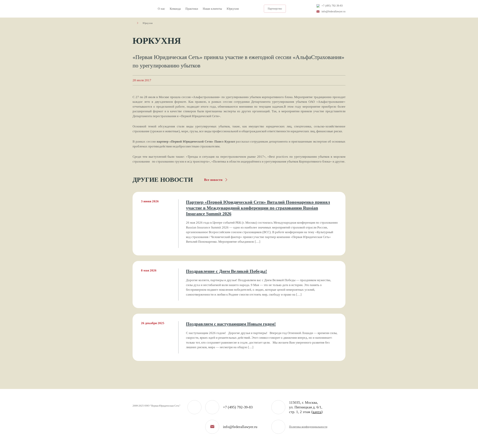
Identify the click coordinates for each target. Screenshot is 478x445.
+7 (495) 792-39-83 (332, 5)
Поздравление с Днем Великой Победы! (226, 271)
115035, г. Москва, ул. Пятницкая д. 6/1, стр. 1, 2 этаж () (306, 407)
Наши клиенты (212, 8)
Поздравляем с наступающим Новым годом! (231, 324)
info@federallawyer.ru (333, 11)
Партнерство (275, 8)
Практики (191, 8)
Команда (175, 8)
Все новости (213, 180)
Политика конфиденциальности (308, 426)
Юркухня (233, 8)
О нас (161, 8)
